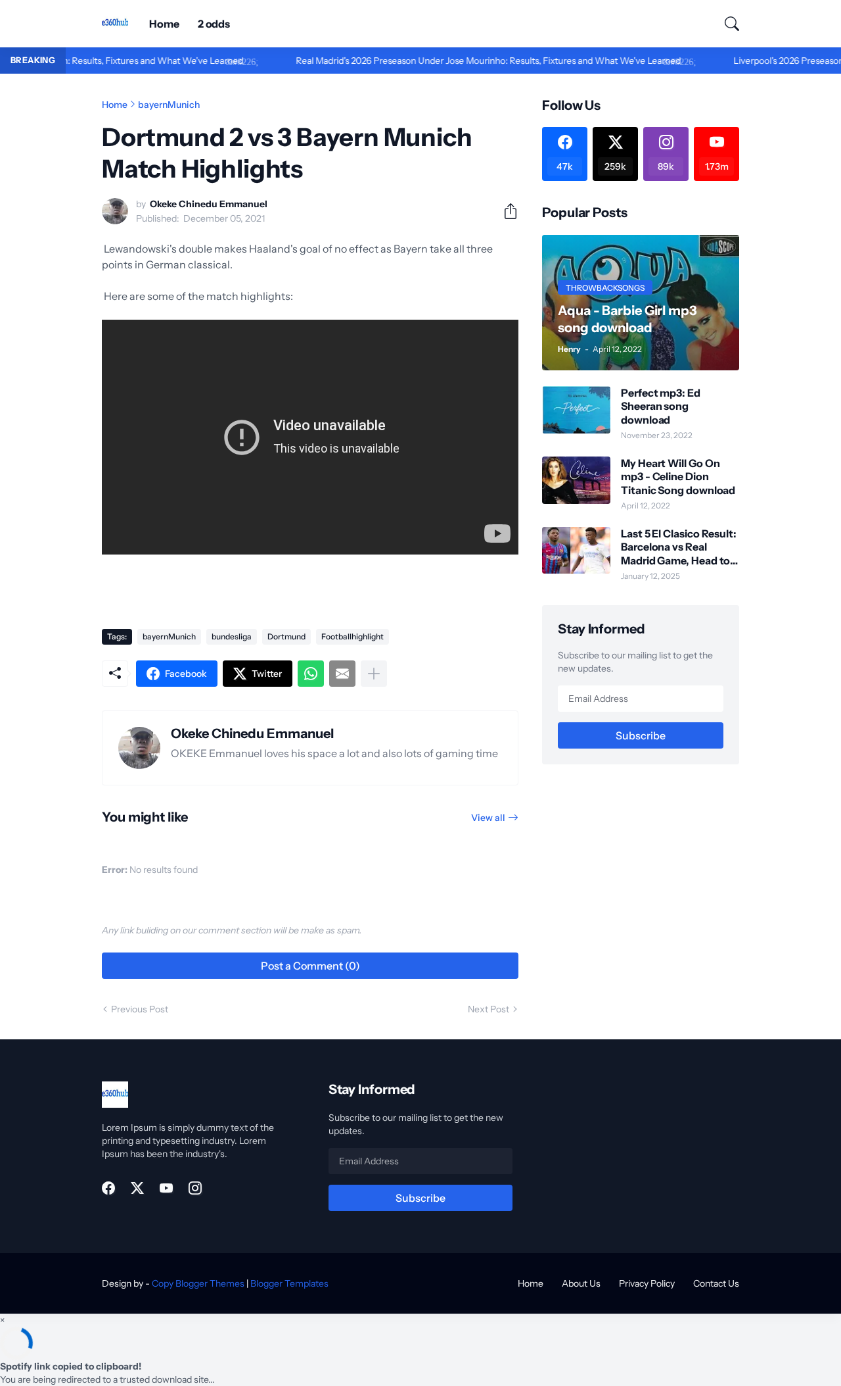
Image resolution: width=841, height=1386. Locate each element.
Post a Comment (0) (310, 965)
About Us (581, 1283)
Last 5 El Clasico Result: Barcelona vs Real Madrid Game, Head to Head (679, 547)
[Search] (726, 24)
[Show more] (374, 673)
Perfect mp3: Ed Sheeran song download (660, 406)
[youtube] (166, 1188)
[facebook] (108, 1188)
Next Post (488, 1009)
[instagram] (195, 1188)
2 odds (214, 23)
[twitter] (137, 1188)
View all (488, 818)
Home (164, 23)
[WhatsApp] (311, 673)
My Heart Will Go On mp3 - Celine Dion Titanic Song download (678, 477)
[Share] (505, 211)
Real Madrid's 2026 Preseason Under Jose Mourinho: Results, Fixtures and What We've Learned (459, 60)
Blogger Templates (289, 1283)
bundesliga (232, 636)
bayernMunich (169, 105)
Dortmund (286, 636)
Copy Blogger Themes (198, 1283)
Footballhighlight (352, 636)
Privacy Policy (647, 1283)
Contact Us (716, 1283)
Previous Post (139, 1009)
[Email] (342, 673)
